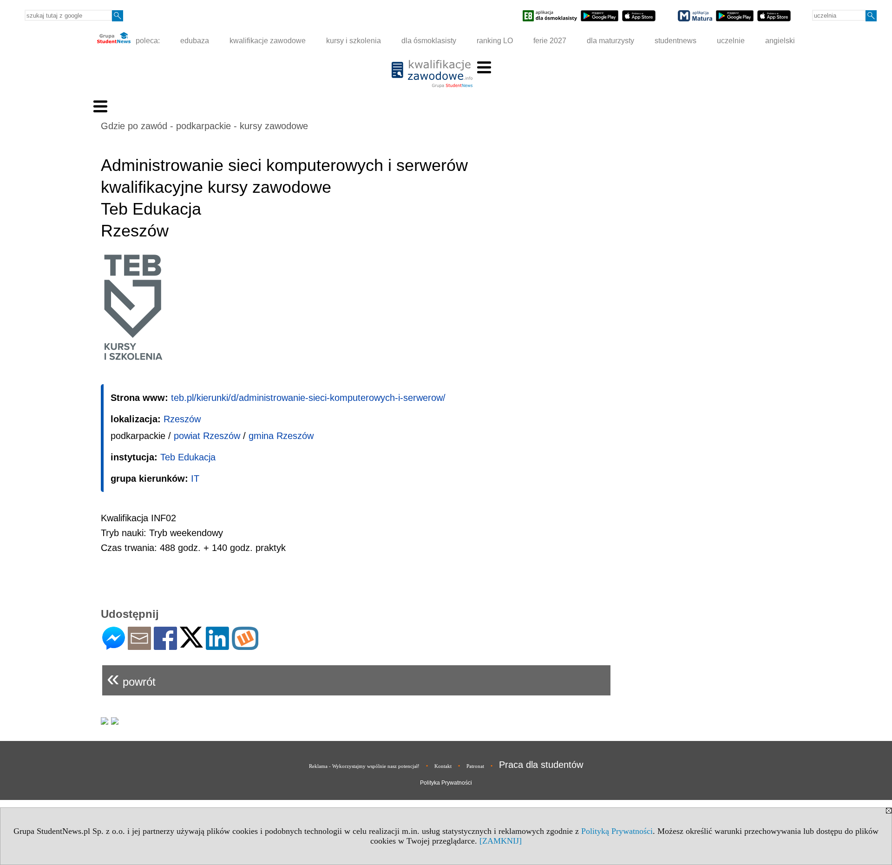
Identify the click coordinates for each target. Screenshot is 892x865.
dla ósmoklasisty (428, 41)
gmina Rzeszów (281, 436)
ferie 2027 (549, 41)
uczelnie (731, 41)
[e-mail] (139, 646)
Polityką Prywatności (617, 831)
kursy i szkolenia (353, 41)
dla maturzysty (610, 41)
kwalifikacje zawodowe (268, 41)
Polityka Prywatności (446, 783)
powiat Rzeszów (207, 436)
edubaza (194, 41)
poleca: (147, 41)
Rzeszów (182, 419)
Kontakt (443, 766)
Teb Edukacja (188, 457)
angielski (780, 41)
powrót (131, 678)
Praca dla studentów (541, 765)
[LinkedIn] (217, 646)
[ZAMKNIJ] (500, 840)
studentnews (675, 41)
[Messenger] (113, 646)
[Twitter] (191, 643)
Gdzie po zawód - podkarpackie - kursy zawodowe (204, 126)
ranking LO (495, 41)
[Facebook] (165, 646)
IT (195, 478)
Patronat (475, 766)
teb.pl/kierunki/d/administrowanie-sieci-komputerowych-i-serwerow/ (308, 398)
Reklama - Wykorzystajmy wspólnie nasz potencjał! (364, 766)
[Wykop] (245, 646)
